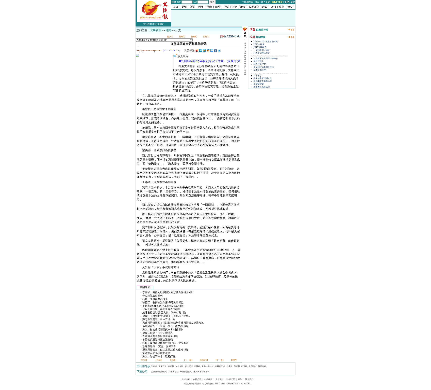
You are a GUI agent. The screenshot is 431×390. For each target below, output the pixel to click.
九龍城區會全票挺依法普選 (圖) (160, 336)
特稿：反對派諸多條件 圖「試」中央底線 (165, 343)
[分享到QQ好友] (208, 50)
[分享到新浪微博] (197, 50)
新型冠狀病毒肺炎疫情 (263, 67)
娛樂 (281, 7)
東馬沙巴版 (220, 366)
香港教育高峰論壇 (261, 87)
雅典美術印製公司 (201, 371)
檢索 (257, 2)
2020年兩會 (258, 44)
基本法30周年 (259, 70)
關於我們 (249, 379)
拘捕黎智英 (258, 84)
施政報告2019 (259, 64)
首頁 (175, 7)
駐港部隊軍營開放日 (262, 78)
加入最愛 (265, 2)
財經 (234, 7)
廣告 (240, 379)
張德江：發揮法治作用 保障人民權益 (163, 302)
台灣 (209, 7)
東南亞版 (162, 366)
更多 (293, 30)
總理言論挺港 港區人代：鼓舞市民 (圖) (164, 312)
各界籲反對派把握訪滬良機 (157, 339)
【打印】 (170, 36)
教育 (264, 7)
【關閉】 (206, 36)
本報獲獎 (220, 379)
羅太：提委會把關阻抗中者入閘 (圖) (162, 329)
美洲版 (154, 366)
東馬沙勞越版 (208, 366)
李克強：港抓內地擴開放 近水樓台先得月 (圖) (167, 292)
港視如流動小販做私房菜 (156, 353)
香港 (192, 7)
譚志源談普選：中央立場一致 (158, 319)
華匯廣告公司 (186, 371)
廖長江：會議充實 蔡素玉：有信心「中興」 (166, 316)
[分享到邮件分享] (211, 50)
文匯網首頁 (247, 2)
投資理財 (254, 7)
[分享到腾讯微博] (200, 50)
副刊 (273, 7)
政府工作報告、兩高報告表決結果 (161, 309)
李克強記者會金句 (152, 295)
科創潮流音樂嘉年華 (262, 81)
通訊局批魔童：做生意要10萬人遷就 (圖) (165, 349)
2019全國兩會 (259, 47)
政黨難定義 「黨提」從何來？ (159, 346)
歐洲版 (244, 366)
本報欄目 (208, 379)
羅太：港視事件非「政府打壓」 (160, 356)
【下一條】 (219, 360)
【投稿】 (182, 36)
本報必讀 (197, 379)
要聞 (184, 7)
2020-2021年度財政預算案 (265, 41)
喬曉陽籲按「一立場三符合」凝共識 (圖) (165, 326)
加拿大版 (179, 366)
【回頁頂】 (204, 360)
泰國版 (171, 366)
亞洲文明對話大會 (261, 53)
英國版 (237, 366)
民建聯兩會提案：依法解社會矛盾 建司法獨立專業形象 (173, 322)
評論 (226, 7)
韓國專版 (262, 366)
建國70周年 (258, 61)
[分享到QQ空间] (204, 50)
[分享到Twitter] (219, 50)
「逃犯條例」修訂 (261, 50)
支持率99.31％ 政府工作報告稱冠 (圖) (163, 305)
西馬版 (197, 366)
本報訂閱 (231, 379)
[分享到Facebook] (215, 50)
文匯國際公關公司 (159, 371)
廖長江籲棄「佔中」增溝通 (157, 332)
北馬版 (229, 366)
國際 (217, 7)
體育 (290, 7)
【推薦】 (194, 36)
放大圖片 (182, 56)
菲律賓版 (189, 366)
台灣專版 (253, 366)
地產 (242, 7)
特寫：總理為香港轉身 (155, 299)
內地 (200, 7)
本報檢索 (186, 379)
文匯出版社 (174, 371)
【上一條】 (188, 360)
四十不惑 (257, 75)
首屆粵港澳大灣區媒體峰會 (265, 58)
